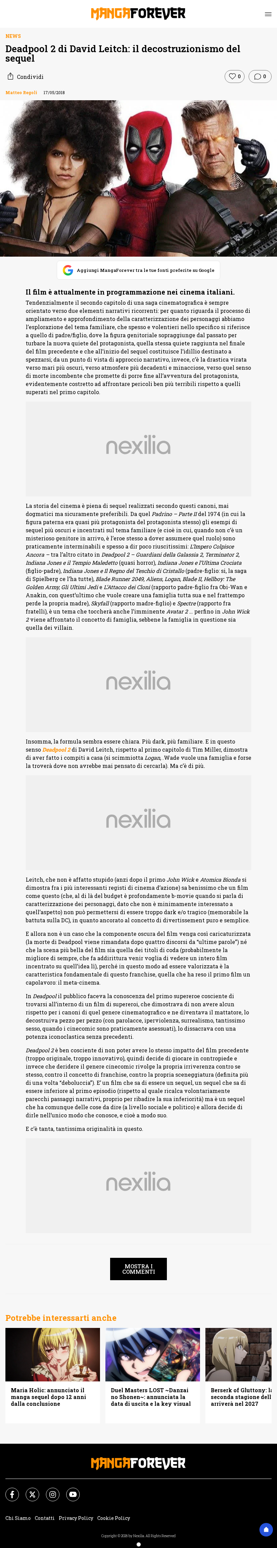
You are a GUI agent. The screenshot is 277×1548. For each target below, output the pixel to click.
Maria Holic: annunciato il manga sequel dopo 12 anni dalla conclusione (48, 1397)
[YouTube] (69, 1490)
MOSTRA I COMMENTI (138, 1269)
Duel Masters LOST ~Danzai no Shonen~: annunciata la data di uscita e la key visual (151, 1397)
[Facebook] (8, 1490)
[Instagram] (48, 1490)
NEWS (13, 36)
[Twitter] (28, 1490)
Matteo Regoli (21, 92)
